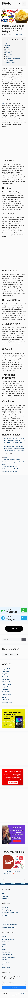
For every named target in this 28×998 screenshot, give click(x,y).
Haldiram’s (8, 51)
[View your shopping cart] (20, 4)
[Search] (24, 639)
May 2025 (5, 674)
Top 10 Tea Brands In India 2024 (14, 450)
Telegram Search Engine (9, 924)
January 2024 (6, 694)
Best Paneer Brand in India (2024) (14, 438)
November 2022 (7, 702)
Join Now (23, 610)
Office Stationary (7, 954)
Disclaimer (5, 907)
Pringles (7, 49)
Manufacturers (6, 952)
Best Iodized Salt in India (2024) (13, 446)
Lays (6, 43)
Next (26, 867)
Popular (4, 959)
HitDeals (6, 3)
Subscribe (14, 987)
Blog (3, 893)
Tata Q (7, 57)
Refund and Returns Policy (10, 912)
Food (5, 457)
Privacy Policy (6, 910)
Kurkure (7, 45)
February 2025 (6, 681)
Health (4, 949)
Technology (5, 962)
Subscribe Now (13, 782)
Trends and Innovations (12, 58)
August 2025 (6, 669)
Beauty (4, 936)
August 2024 (6, 687)
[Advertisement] (14, 144)
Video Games (6, 967)
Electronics (5, 942)
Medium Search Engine (9, 927)
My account (5, 915)
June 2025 (5, 671)
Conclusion (9, 60)
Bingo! (7, 47)
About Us (5, 896)
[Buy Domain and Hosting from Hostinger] (13, 843)
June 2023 (5, 699)
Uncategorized (6, 965)
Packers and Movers (8, 957)
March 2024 (6, 692)
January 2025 (6, 684)
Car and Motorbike (8, 939)
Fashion (4, 944)
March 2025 (6, 679)
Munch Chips (9, 55)
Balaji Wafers (9, 53)
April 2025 (5, 676)
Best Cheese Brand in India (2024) (14, 440)
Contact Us (5, 898)
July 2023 (5, 697)
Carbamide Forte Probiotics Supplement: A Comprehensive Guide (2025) (13, 462)
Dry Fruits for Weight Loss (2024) (14, 448)
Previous (2, 867)
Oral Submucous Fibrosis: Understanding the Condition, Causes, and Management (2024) (14, 469)
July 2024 (5, 689)
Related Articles (10, 62)
